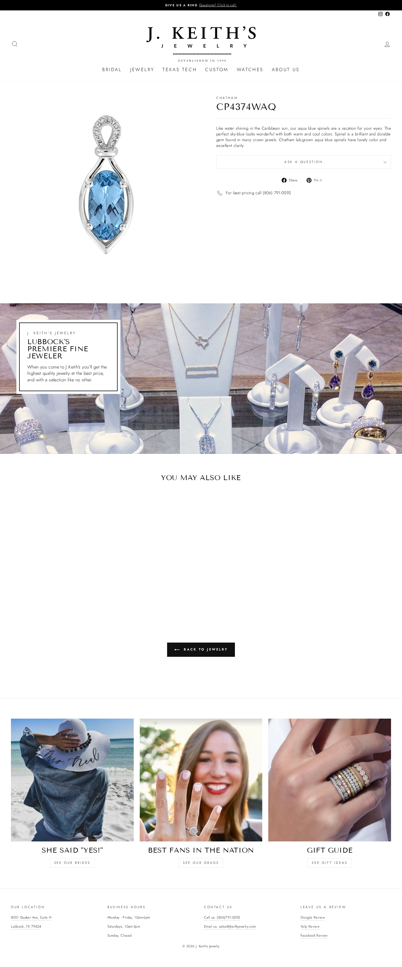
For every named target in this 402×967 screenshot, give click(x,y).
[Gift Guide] (329, 780)
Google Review (313, 917)
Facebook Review (314, 935)
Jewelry (142, 69)
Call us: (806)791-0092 (222, 917)
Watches (250, 69)
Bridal (112, 69)
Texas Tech (179, 69)
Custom (216, 69)
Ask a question (303, 161)
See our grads (201, 862)
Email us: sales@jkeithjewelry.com (230, 926)
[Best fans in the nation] (201, 780)
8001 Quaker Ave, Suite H (31, 917)
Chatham (227, 97)
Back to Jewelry (205, 649)
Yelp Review (310, 926)
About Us (286, 69)
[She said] (72, 780)
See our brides (72, 862)
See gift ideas (329, 862)
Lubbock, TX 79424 (26, 926)
